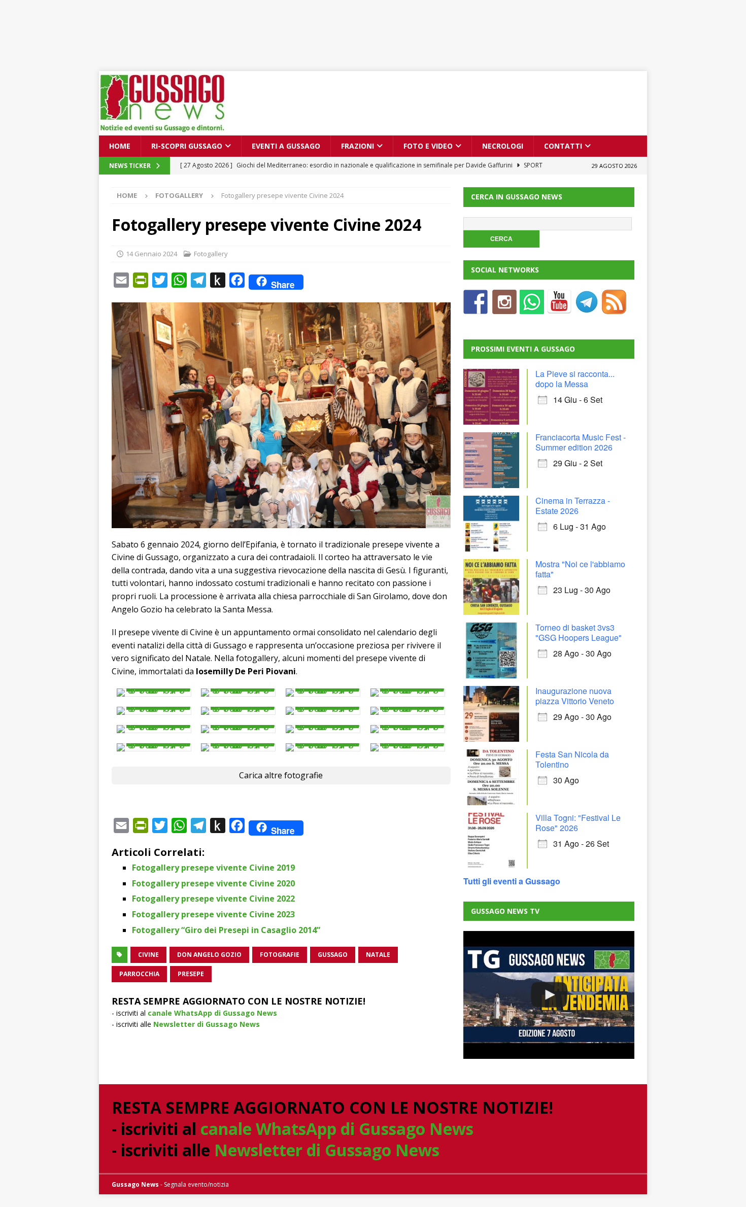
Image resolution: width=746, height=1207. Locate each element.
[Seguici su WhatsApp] (532, 308)
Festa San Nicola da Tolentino (572, 759)
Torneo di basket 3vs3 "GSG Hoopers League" (578, 632)
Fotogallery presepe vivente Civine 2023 (213, 914)
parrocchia (139, 974)
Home (119, 146)
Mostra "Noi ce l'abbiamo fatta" (580, 569)
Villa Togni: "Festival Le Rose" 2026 (578, 823)
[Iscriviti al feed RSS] (614, 308)
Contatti (563, 146)
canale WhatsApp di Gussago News (212, 1013)
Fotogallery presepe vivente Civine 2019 (213, 867)
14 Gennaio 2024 (151, 253)
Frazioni (357, 146)
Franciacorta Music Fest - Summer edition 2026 (580, 442)
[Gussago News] (162, 129)
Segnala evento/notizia (196, 1184)
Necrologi (502, 146)
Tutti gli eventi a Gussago (511, 881)
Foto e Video (428, 146)
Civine (148, 954)
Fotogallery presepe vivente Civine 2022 (213, 898)
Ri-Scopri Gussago (186, 146)
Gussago (333, 954)
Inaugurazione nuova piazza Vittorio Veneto (574, 696)
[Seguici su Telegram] (586, 308)
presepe (191, 974)
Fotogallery (211, 253)
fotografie (279, 954)
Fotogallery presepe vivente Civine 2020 (213, 883)
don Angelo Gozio (209, 954)
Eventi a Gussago (286, 146)
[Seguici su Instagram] (504, 308)
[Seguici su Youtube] (559, 308)
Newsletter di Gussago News (206, 1024)
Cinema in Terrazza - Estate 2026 (572, 505)
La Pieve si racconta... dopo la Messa (575, 379)
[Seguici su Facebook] (475, 308)
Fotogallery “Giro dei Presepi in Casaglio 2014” (226, 930)
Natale (378, 954)
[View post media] (154, 692)
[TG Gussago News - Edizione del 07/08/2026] (548, 995)
